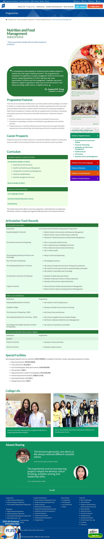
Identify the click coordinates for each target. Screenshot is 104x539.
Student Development (54, 6)
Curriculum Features (86, 513)
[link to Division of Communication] (97, 173)
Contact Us (84, 524)
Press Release (66, 502)
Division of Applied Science (43, 19)
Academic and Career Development (45, 511)
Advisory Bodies (85, 509)
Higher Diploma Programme (15, 500)
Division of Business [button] (78, 168)
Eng (99, 1)
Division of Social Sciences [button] (81, 178)
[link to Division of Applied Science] (97, 136)
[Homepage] (6, 19)
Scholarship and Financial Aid (43, 518)
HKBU (25, 530)
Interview (81, 50)
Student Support (40, 504)
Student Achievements (41, 515)
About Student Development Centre (45, 500)
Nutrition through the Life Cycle (23, 177)
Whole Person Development (43, 507)
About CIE (21, 6)
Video (14, 55)
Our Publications (67, 504)
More (95, 124)
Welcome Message (86, 500)
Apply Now (96, 536)
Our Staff (83, 522)
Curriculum (16, 50)
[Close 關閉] (18, 518)
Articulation (31, 50)
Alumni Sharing (64, 50)
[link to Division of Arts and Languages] (97, 163)
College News (66, 500)
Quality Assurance (86, 511)
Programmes (31, 6)
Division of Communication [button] (81, 173)
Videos (64, 507)
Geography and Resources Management (84, 148)
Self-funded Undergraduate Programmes (19, 504)
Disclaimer (40, 530)
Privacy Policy (32, 530)
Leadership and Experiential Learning (45, 509)
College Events (39, 520)
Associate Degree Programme (25, 19)
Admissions (40, 6)
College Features (86, 515)
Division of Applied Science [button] (81, 136)
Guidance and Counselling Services (45, 502)
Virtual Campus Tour (87, 520)
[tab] (85, 130)
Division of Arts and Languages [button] (82, 163)
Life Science (79, 154)
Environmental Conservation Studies (85, 141)
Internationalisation (40, 513)
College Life (47, 50)
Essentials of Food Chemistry (22, 165)
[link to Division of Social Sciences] (97, 178)
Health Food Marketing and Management (26, 168)
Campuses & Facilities (87, 518)
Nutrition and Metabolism (21, 174)
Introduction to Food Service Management (27, 171)
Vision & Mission (85, 502)
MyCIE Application (12, 518)
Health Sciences (80, 152)
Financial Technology (82, 145)
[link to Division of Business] (97, 168)
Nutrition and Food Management (86, 156)
